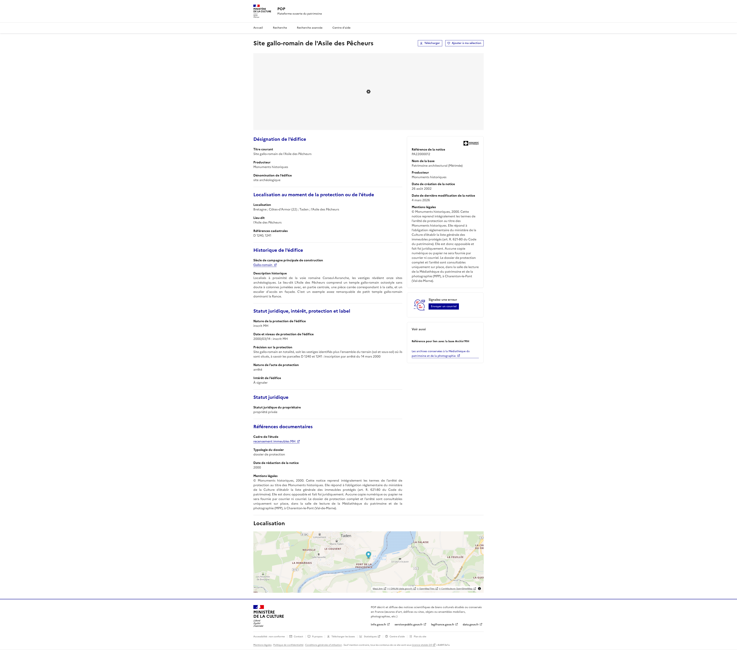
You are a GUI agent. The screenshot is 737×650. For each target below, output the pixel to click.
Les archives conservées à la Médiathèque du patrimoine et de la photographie (441, 353)
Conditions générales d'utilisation (323, 645)
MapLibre (378, 588)
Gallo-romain (262, 264)
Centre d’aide (397, 636)
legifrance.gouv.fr (442, 625)
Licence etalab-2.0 (422, 645)
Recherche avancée (309, 28)
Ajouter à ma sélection (466, 43)
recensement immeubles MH (274, 441)
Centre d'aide (341, 28)
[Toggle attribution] (479, 588)
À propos (317, 636)
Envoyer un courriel (444, 306)
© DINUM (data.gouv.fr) (400, 588)
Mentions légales (262, 645)
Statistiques (370, 636)
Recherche (280, 28)
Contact (298, 636)
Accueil (258, 28)
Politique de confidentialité (288, 645)
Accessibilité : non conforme (269, 636)
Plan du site (420, 636)
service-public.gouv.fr (409, 625)
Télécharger (432, 43)
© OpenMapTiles (426, 588)
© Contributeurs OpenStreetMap (456, 588)
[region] (368, 562)
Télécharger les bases (343, 636)
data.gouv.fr (471, 625)
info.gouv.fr (378, 625)
